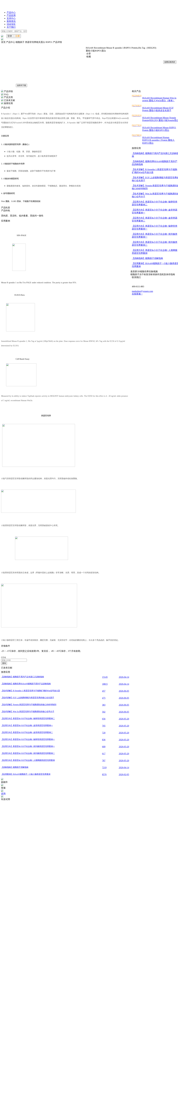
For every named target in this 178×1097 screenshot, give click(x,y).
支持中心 (11, 18)
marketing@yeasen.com (142, 291)
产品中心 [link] (11, 42)
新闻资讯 (11, 21)
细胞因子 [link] (20, 42)
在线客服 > (137, 294)
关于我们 (11, 27)
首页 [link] (3, 42)
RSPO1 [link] (49, 42)
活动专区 (11, 24)
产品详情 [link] (57, 42)
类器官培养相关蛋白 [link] (35, 42)
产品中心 (11, 12)
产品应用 (11, 15)
